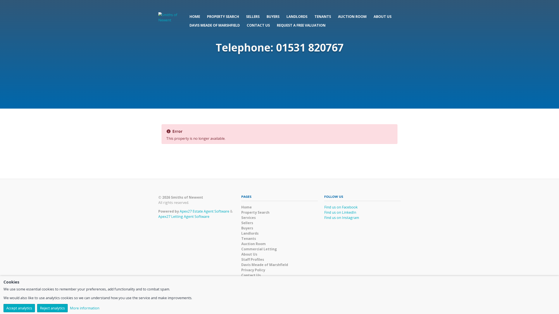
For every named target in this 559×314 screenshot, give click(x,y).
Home (195, 16)
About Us (383, 16)
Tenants (322, 16)
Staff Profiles (252, 259)
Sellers (253, 16)
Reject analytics (52, 308)
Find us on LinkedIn (340, 212)
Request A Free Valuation (301, 25)
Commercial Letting (259, 249)
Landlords (296, 16)
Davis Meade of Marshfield (215, 25)
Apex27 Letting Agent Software (183, 216)
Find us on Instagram (341, 217)
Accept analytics (19, 308)
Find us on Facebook (341, 207)
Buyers (273, 16)
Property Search (223, 16)
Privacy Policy (253, 270)
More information (84, 308)
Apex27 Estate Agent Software (204, 211)
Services (248, 217)
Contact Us (258, 25)
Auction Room (352, 16)
